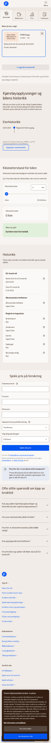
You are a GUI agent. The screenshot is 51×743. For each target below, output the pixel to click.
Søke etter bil (7, 588)
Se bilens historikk (8, 598)
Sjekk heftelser (7, 680)
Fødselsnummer (8, 383)
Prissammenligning (9, 612)
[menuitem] (6, 3)
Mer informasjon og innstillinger (15, 723)
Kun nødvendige (25, 729)
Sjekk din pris (25, 448)
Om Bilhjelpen (7, 671)
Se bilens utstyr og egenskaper (13, 607)
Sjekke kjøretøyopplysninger (12, 602)
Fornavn (5, 396)
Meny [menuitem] (46, 5)
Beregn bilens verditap (10, 641)
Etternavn (6, 409)
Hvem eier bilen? (8, 685)
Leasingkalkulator (8, 651)
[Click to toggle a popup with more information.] (43, 278)
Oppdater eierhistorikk (16, 147)
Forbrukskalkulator (9, 637)
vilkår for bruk (18, 460)
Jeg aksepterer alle (25, 736)
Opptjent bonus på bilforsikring (14, 422)
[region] (25, 715)
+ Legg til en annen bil (25, 67)
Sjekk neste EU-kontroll (11, 675)
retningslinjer (6, 460)
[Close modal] (42, 33)
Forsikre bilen (7, 621)
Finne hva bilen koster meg (12, 593)
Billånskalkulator (8, 646)
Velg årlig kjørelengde (10, 434)
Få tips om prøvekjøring (10, 617)
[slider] (25, 194)
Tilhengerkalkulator (9, 655)
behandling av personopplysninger (22, 455)
